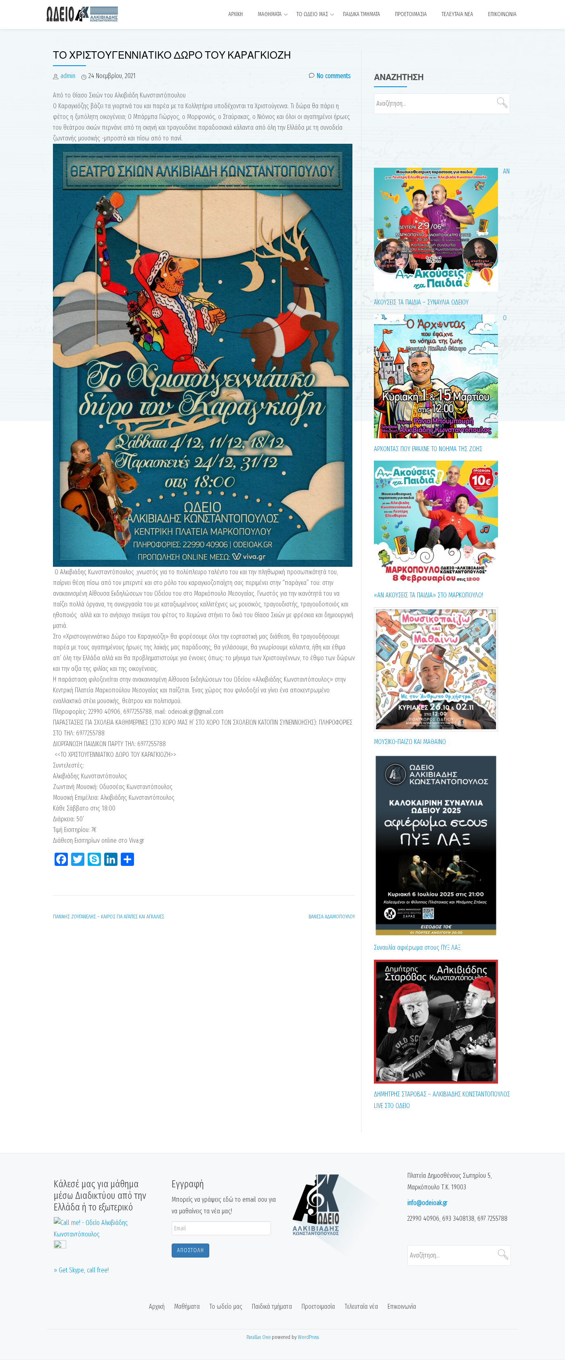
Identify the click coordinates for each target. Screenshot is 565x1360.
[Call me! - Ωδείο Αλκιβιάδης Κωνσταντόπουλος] (106, 1228)
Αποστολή (190, 1250)
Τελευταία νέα (457, 14)
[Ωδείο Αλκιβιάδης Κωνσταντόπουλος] (100, 14)
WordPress (308, 1337)
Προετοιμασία (411, 14)
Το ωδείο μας (312, 14)
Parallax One (259, 1337)
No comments (334, 76)
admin (67, 76)
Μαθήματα (270, 14)
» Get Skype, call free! (81, 1270)
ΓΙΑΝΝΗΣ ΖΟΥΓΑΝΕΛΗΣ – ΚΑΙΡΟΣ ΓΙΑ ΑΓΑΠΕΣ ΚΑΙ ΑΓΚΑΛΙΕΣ (108, 916)
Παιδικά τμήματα (361, 14)
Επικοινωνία (502, 14)
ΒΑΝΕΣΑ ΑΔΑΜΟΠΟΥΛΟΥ (332, 916)
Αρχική (235, 14)
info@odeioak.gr (427, 1203)
